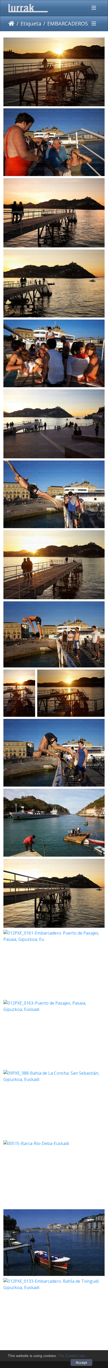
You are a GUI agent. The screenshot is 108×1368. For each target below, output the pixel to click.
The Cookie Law (71, 1356)
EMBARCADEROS (67, 23)
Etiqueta (30, 23)
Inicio (11, 24)
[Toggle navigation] (94, 8)
